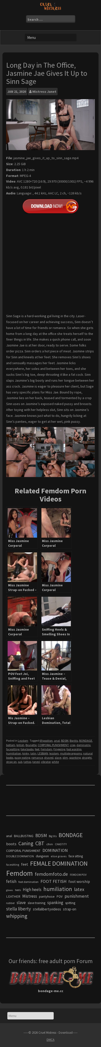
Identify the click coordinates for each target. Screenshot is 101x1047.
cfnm (49, 844)
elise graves (59, 856)
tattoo (27, 762)
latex (79, 889)
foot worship (73, 749)
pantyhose (47, 896)
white (55, 762)
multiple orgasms (71, 753)
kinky (25, 753)
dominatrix (83, 745)
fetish (11, 881)
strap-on (11, 762)
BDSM (64, 740)
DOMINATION (55, 850)
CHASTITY (61, 844)
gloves (9, 890)
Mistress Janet (44, 91)
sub (20, 762)
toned (36, 762)
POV (60, 896)
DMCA (50, 1040)
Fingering (59, 749)
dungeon (42, 856)
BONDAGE (85, 740)
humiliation (13, 753)
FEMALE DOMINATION (59, 863)
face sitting (76, 856)
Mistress (29, 896)
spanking (75, 757)
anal (57, 740)
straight (87, 757)
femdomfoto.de (51, 874)
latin (33, 753)
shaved (48, 757)
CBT (39, 843)
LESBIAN (43, 753)
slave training (36, 903)
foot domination (28, 882)
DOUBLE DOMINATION (20, 856)
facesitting (12, 749)
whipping (16, 915)
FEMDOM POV (78, 874)
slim (65, 757)
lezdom (54, 753)
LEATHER (13, 896)
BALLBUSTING (23, 836)
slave (58, 757)
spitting (70, 903)
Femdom (46, 749)
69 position (46, 740)
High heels (32, 889)
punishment (76, 896)
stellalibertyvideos (47, 909)
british (20, 745)
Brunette (31, 745)
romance (37, 757)
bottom (10, 745)
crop (72, 745)
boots (11, 843)
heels (18, 890)
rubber (10, 903)
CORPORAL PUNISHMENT (53, 745)
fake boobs (27, 749)
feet (37, 749)
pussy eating (22, 757)
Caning (25, 843)
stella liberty (18, 909)
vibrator (45, 762)
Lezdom (23, 740)
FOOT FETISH (53, 881)
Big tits (74, 740)
